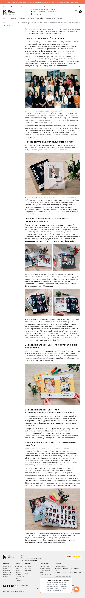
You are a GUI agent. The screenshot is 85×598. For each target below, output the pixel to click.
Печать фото (40, 18)
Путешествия (19, 576)
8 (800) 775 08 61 (37, 13)
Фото (5, 568)
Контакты (23, 6)
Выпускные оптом (45, 574)
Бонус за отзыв (44, 566)
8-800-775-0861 (60, 566)
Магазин (60, 18)
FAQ (26, 574)
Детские (18, 572)
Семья (17, 568)
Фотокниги (12, 18)
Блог (80, 6)
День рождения (18, 579)
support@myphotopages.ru (40, 14)
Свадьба (18, 574)
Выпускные (21, 18)
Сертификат (7, 574)
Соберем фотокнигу (49, 6)
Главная (6, 23)
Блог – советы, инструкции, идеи (31, 558)
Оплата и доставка (28, 571)
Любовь (17, 570)
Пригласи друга (45, 568)
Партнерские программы (67, 6)
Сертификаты (50, 18)
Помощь (13, 6)
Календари (30, 18)
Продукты (6, 563)
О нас (5, 6)
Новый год (18, 566)
